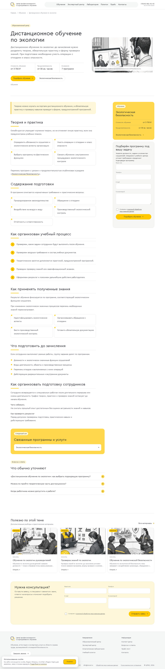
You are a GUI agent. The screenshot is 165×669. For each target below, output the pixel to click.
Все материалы (146, 523)
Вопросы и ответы (128, 645)
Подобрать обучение (23, 78)
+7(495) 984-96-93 (147, 4)
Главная (13, 13)
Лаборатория (92, 4)
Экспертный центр (76, 4)
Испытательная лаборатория (93, 649)
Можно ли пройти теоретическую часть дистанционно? (38, 484)
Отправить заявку (139, 614)
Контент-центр (127, 642)
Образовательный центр (91, 642)
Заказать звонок (21, 653)
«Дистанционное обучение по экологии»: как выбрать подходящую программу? (50, 476)
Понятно (70, 661)
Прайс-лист (126, 649)
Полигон (104, 4)
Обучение (60, 4)
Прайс (113, 4)
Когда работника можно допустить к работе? (33, 491)
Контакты (122, 4)
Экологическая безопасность (51, 78)
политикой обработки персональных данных (90, 613)
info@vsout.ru (88, 665)
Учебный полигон (88, 652)
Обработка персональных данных (107, 665)
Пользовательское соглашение (131, 665)
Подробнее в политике (38, 664)
